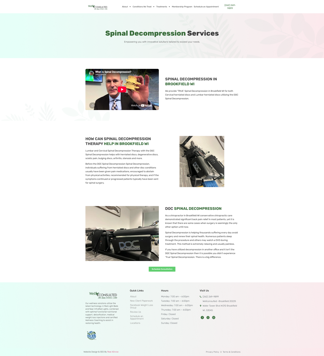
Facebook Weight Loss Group (141, 306)
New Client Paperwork (141, 300)
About (125, 6)
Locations (135, 323)
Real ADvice (112, 352)
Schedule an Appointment (206, 6)
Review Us (135, 312)
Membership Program (182, 6)
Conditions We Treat (142, 6)
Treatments (161, 6)
